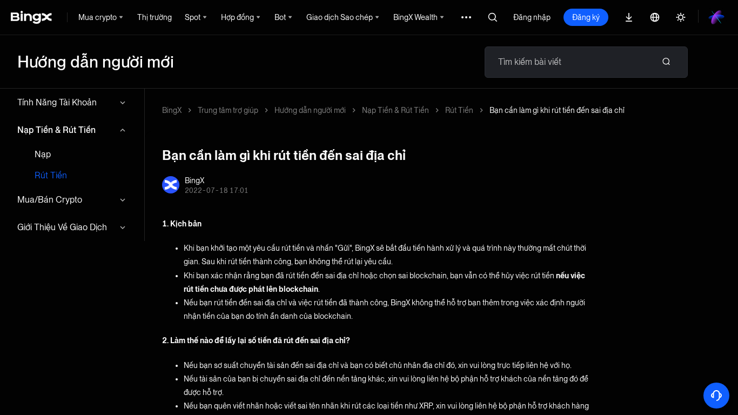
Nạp (43, 154)
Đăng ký (586, 17)
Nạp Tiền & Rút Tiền (56, 130)
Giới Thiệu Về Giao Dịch (62, 227)
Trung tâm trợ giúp (228, 110)
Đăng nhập (532, 17)
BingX (172, 110)
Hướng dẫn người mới (310, 110)
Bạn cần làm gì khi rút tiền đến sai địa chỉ (557, 110)
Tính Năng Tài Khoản (57, 102)
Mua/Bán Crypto (49, 200)
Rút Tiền (51, 175)
